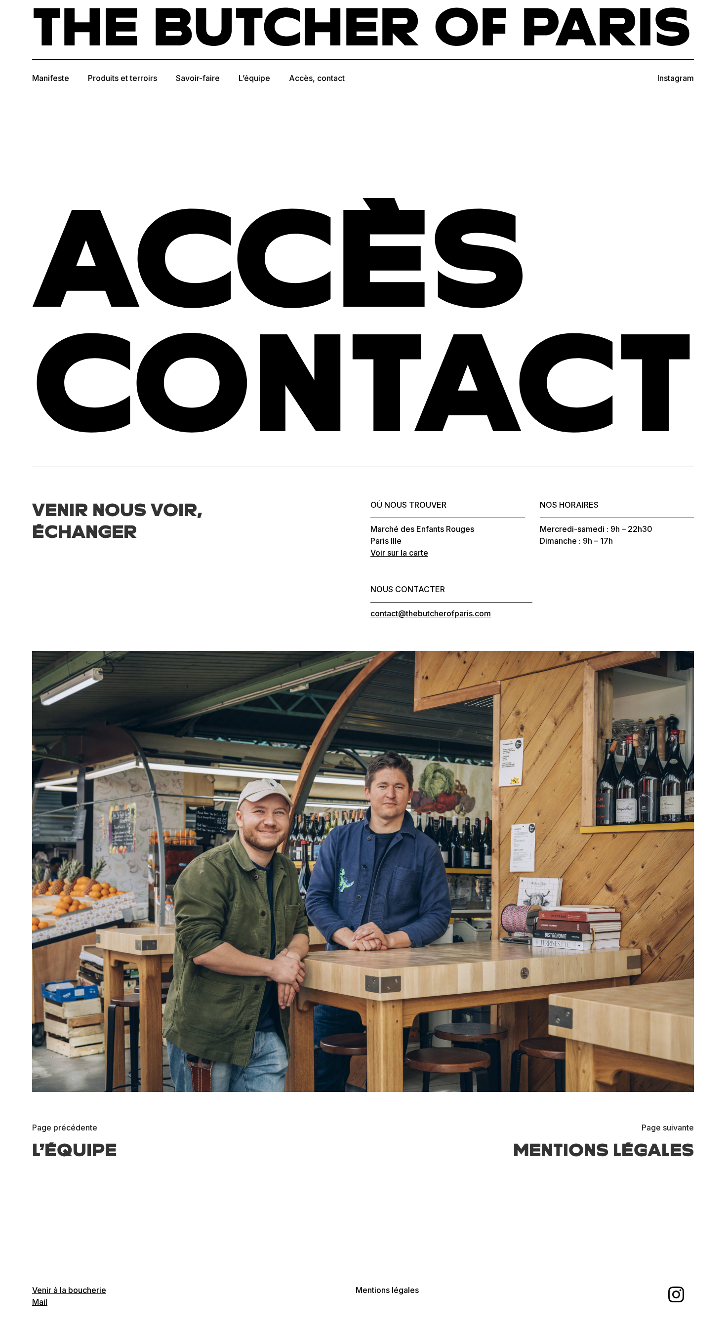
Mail (39, 1302)
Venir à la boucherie (69, 1290)
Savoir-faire (198, 78)
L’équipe (254, 78)
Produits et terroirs (122, 78)
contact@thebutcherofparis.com (430, 613)
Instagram (675, 78)
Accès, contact (317, 78)
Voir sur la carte (399, 553)
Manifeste (50, 78)
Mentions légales (387, 1290)
